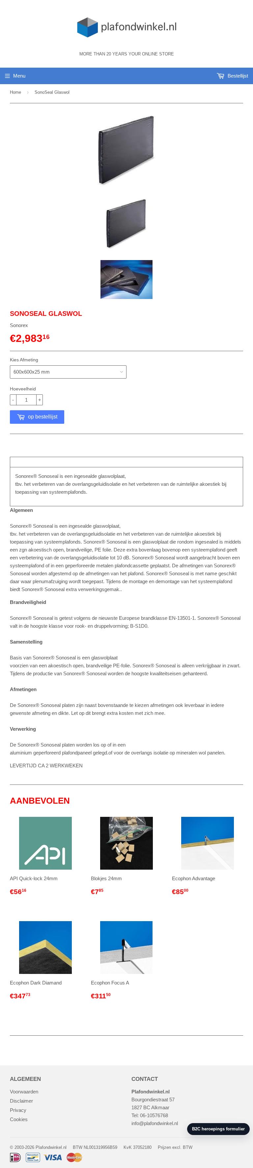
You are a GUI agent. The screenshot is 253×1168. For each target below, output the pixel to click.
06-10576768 (154, 1115)
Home (15, 92)
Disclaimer (21, 1101)
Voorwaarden (24, 1091)
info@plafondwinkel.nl (154, 1123)
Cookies (19, 1119)
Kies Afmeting (24, 359)
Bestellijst (237, 76)
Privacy (18, 1110)
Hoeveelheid (23, 388)
